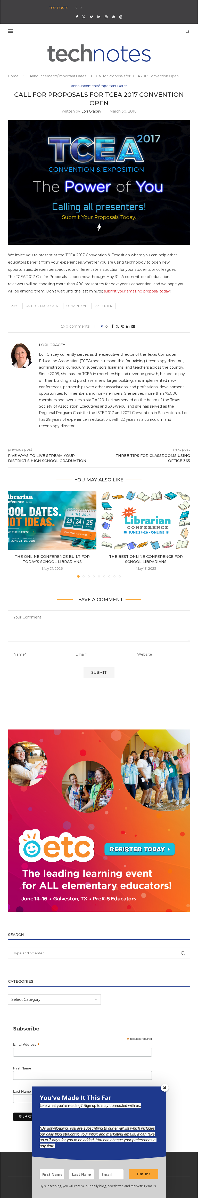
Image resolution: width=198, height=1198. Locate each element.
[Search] (187, 31)
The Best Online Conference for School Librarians (146, 559)
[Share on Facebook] (112, 326)
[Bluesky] (91, 17)
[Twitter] (83, 17)
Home (13, 76)
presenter (103, 306)
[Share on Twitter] (117, 326)
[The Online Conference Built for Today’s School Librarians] (52, 520)
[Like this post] (106, 326)
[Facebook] (77, 17)
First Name (22, 1068)
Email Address (26, 1044)
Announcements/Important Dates (58, 76)
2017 (14, 306)
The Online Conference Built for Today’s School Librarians (52, 559)
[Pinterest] (113, 17)
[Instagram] (106, 17)
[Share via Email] (133, 326)
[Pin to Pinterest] (122, 326)
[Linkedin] (98, 17)
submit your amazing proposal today (137, 291)
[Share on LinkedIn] (127, 326)
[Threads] (120, 17)
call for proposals (42, 306)
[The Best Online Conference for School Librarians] (146, 520)
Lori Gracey (91, 111)
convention (76, 306)
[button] (76, 8)
